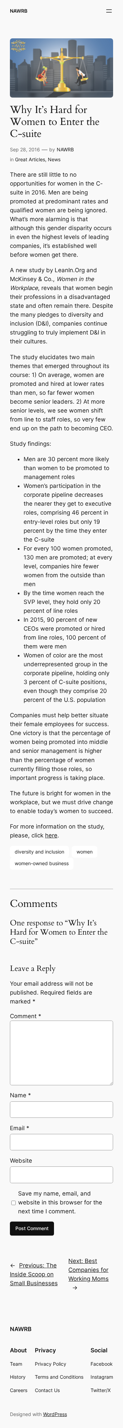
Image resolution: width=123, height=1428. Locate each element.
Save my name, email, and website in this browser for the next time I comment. (60, 1202)
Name (20, 1095)
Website (21, 1160)
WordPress (55, 1414)
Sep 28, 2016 (25, 149)
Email (19, 1128)
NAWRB (18, 11)
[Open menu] (109, 11)
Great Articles (30, 159)
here (51, 835)
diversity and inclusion (39, 852)
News (54, 159)
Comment (25, 1016)
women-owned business (42, 863)
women (85, 852)
